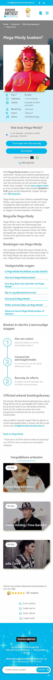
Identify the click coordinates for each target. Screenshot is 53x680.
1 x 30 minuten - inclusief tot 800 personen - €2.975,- (25, 135)
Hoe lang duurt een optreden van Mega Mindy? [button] (24, 285)
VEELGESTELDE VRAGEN (18, 650)
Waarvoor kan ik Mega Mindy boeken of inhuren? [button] (24, 312)
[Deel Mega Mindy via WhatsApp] (37, 157)
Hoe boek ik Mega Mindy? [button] (17, 299)
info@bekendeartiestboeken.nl (21, 3)
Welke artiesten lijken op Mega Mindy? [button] (24, 305)
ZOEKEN (41, 670)
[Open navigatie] (47, 13)
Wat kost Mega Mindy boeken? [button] (20, 277)
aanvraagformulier (40, 186)
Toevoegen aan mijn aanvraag (26, 143)
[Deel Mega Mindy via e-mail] (32, 157)
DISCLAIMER (39, 650)
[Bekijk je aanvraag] (41, 13)
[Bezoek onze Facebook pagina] (39, 3)
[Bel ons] (44, 3)
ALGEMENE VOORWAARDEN (25, 647)
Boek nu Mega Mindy (13, 434)
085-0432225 (27, 162)
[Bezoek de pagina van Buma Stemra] (26, 640)
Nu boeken (26, 151)
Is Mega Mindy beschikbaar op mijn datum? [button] (26, 271)
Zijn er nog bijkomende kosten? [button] (20, 292)
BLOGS (26, 653)
